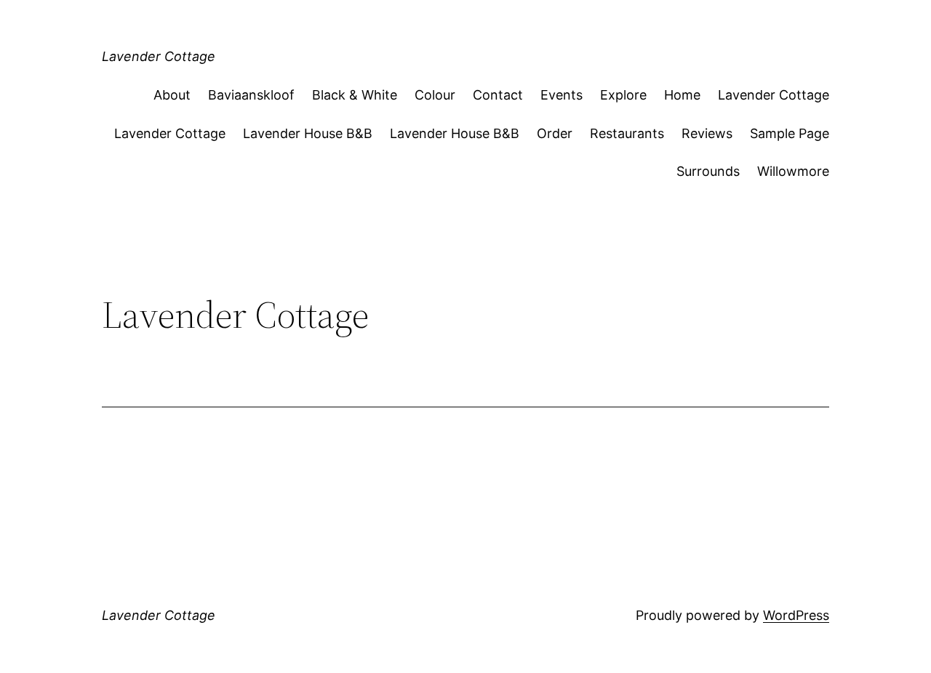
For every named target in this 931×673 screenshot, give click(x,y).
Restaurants (627, 133)
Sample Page (789, 133)
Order (554, 133)
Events (561, 94)
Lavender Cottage (158, 56)
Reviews (707, 133)
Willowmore (793, 171)
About (172, 94)
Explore (623, 94)
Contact (498, 94)
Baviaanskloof (251, 94)
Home (682, 94)
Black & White (354, 94)
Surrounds (708, 171)
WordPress (796, 615)
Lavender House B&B (307, 133)
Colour (435, 94)
